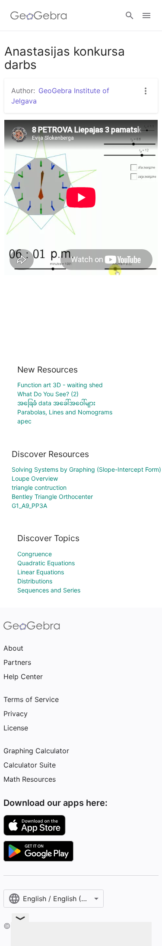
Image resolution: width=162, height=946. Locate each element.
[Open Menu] (146, 15)
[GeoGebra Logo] (38, 15)
